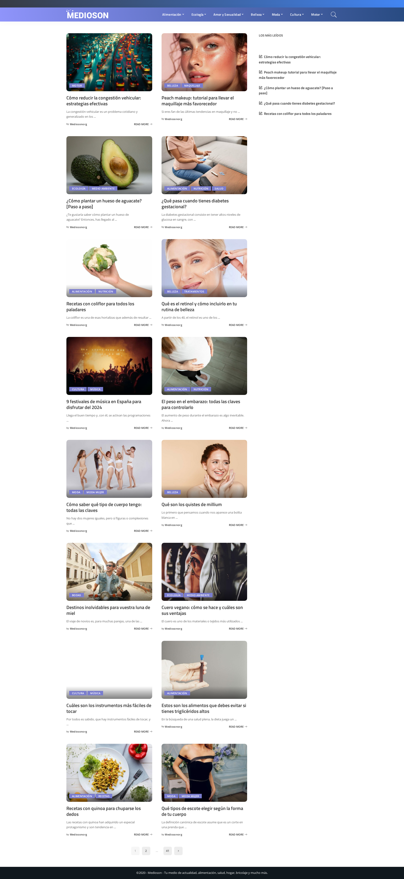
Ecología (79, 188)
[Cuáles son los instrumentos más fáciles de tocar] (109, 670)
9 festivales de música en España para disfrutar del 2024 (103, 404)
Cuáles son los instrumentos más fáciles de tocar (108, 708)
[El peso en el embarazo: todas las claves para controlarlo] (204, 366)
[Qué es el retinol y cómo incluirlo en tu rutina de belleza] (204, 268)
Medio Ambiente (103, 188)
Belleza (172, 85)
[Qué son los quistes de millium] (204, 469)
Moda (76, 492)
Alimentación (177, 188)
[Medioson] (87, 14)
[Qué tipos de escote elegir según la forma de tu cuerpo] (204, 773)
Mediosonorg (78, 124)
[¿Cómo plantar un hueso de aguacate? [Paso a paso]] (109, 165)
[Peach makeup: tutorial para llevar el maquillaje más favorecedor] (204, 62)
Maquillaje (192, 85)
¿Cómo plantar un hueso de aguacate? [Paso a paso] (104, 203)
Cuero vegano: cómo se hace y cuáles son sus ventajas (202, 610)
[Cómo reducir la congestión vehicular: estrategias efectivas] (109, 62)
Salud (219, 188)
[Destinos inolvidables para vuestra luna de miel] (109, 572)
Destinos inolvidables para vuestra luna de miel (108, 610)
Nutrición (201, 188)
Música (95, 389)
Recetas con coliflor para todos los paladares (100, 306)
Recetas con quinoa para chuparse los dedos (103, 811)
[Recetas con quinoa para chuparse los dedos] (109, 773)
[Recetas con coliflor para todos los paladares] (109, 268)
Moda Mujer (95, 492)
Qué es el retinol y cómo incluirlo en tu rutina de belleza (199, 306)
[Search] (334, 14)
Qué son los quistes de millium (192, 504)
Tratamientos (194, 291)
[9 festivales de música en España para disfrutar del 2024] (109, 366)
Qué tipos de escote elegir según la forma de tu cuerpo (202, 811)
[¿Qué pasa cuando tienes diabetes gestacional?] (204, 165)
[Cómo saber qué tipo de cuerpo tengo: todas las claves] (109, 469)
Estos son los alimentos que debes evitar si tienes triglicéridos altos (204, 708)
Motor (77, 85)
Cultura (78, 389)
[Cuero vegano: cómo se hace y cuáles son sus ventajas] (204, 572)
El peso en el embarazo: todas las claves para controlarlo (201, 404)
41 (167, 851)
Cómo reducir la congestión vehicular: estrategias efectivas (103, 100)
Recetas (103, 796)
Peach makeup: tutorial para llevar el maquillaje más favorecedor (198, 100)
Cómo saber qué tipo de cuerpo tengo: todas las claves (104, 507)
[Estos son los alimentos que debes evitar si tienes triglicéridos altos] (204, 670)
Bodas (76, 595)
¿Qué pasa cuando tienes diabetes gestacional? (195, 203)
